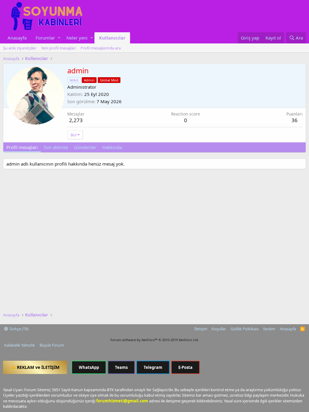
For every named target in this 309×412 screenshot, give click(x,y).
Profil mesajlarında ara (101, 48)
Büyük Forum (52, 345)
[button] (59, 37)
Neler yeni (77, 38)
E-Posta (185, 367)
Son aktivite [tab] (56, 147)
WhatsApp (89, 367)
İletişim (200, 328)
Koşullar (219, 328)
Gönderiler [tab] (85, 147)
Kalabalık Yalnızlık (19, 345)
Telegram (153, 367)
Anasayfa (17, 38)
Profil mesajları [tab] (22, 147)
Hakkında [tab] (112, 147)
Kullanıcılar (112, 38)
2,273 (76, 120)
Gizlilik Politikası (245, 328)
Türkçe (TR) (18, 328)
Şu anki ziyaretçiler (19, 48)
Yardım (269, 328)
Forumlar (45, 38)
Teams (121, 367)
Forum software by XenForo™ (154, 340)
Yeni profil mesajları (58, 48)
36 (294, 120)
